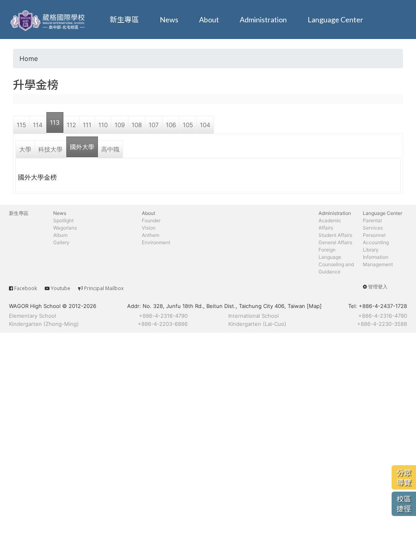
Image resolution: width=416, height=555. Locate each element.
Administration (263, 19)
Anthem (150, 235)
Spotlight (63, 220)
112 (71, 125)
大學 (25, 149)
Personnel (374, 235)
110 (103, 125)
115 (21, 125)
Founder (151, 220)
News (169, 19)
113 (55, 122)
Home (29, 58)
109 (120, 125)
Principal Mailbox (104, 288)
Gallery (61, 242)
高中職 (110, 149)
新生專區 (124, 19)
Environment (156, 242)
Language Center (335, 19)
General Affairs (335, 242)
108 (137, 125)
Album (60, 235)
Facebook (25, 288)
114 (38, 125)
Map (314, 306)
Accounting (376, 242)
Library (371, 250)
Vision (149, 228)
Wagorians (65, 228)
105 (188, 125)
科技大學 (50, 149)
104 (205, 125)
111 (87, 125)
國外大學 (82, 147)
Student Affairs (335, 235)
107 (154, 125)
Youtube (60, 288)
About (209, 19)
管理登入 (378, 287)
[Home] (48, 19)
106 (171, 125)
